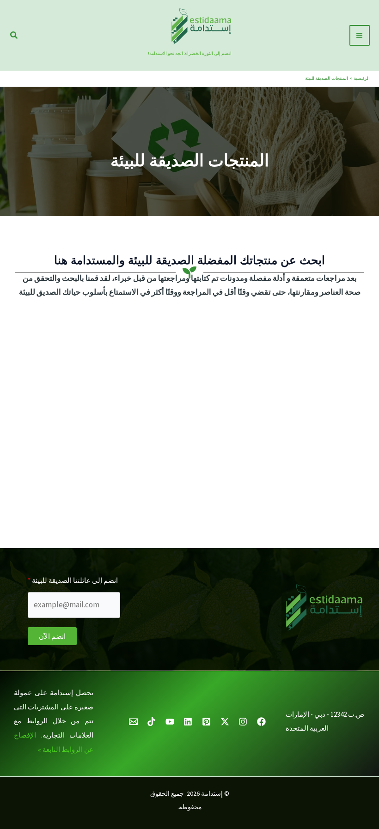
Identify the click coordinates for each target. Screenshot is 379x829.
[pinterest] (205, 721)
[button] (13, 36)
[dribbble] (223, 721)
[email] (132, 721)
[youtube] (187, 721)
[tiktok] (150, 721)
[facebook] (260, 721)
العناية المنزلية (151, 466)
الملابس (342, 569)
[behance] (168, 721)
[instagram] (241, 721)
